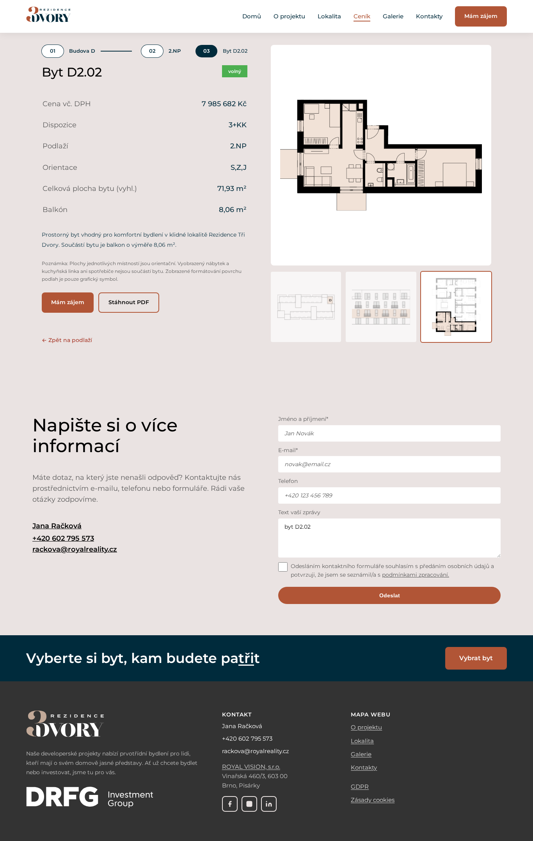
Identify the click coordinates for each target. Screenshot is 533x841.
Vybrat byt (476, 658)
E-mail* (288, 450)
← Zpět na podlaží (67, 340)
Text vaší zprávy (299, 512)
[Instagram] (249, 804)
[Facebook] (230, 804)
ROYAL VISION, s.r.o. (251, 766)
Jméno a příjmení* (303, 419)
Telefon (288, 481)
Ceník (362, 16)
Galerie (393, 16)
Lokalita (329, 16)
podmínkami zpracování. (415, 575)
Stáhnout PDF (128, 302)
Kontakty (429, 16)
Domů (251, 16)
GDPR (360, 786)
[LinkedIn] (269, 804)
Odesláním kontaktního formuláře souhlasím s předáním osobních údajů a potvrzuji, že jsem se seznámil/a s (392, 570)
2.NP (175, 51)
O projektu (289, 16)
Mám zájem (480, 16)
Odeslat (389, 596)
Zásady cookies (372, 800)
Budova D (82, 51)
